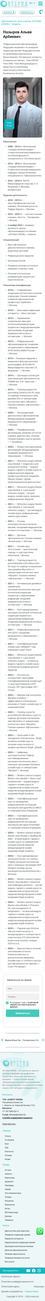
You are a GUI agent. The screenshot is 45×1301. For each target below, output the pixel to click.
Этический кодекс (10, 1286)
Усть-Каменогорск (13, 1193)
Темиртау (9, 1220)
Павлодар (9, 1185)
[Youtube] (28, 1270)
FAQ (6, 1148)
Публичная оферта (10, 1276)
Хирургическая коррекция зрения (20, 1242)
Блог (7, 1144)
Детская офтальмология (16, 1250)
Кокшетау (9, 1201)
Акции (7, 1159)
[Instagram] (39, 1270)
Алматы (8, 1174)
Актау (7, 1208)
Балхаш (8, 1216)
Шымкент (9, 1181)
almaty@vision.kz (17, 1114)
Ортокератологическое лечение (19, 1246)
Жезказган (10, 1205)
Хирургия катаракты (14, 1238)
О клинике (9, 1140)
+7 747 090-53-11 (10, 1111)
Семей (7, 1189)
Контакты (9, 1151)
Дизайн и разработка (12, 1291)
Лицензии (39, 1286)
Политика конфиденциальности (17, 1281)
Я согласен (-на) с (24, 1004)
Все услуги (9, 1262)
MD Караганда (11, 1212)
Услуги (8, 1136)
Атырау (8, 1197)
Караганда (10, 1178)
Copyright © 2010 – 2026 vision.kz (22, 1296)
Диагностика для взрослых (17, 1231)
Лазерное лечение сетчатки (17, 1258)
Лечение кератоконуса (15, 1254)
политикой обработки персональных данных (24, 1004)
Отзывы (8, 1155)
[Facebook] (34, 1270)
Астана (8, 1170)
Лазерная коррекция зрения (17, 1235)
